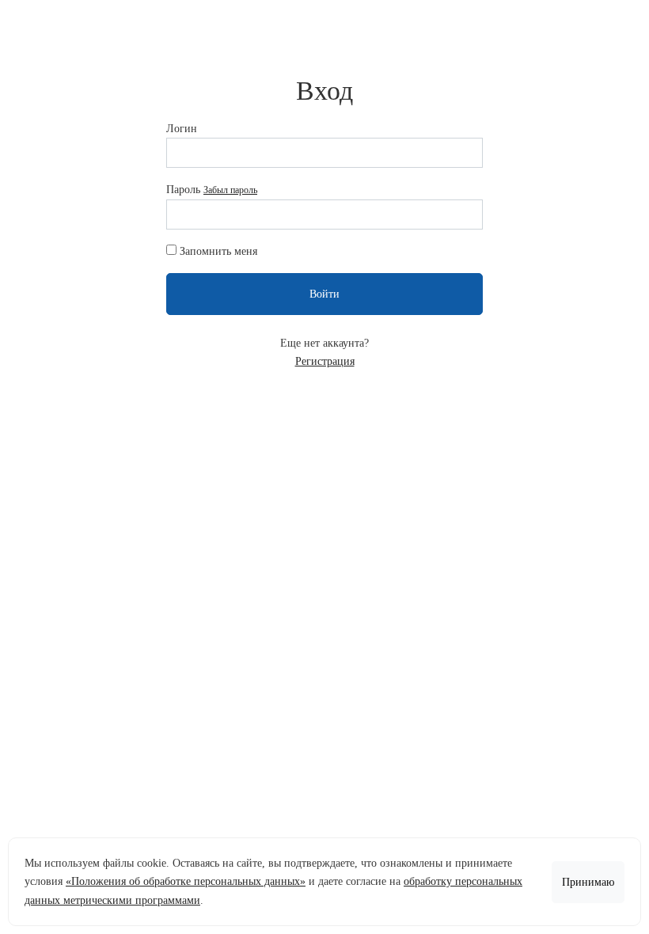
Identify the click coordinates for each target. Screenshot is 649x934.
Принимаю (588, 882)
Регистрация (325, 361)
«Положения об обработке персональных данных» (186, 881)
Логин (181, 129)
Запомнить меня (218, 251)
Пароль (211, 190)
